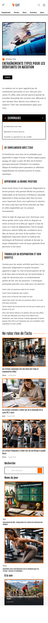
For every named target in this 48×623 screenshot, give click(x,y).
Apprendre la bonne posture (14, 132)
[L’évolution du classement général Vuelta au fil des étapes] (24, 592)
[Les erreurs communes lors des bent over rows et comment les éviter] (24, 352)
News (3, 416)
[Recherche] (38, 5)
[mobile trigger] (4, 5)
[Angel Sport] (16, 5)
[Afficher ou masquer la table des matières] (32, 118)
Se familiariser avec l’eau (13, 126)
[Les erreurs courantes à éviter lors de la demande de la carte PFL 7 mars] (24, 393)
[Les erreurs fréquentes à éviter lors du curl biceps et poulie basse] (24, 434)
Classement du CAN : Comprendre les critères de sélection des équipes (23, 523)
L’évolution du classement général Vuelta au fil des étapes (23, 598)
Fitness (7, 77)
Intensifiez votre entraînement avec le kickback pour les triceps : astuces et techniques (21, 570)
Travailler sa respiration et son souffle (17, 137)
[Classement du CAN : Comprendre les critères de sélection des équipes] (24, 499)
